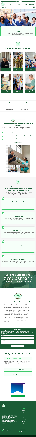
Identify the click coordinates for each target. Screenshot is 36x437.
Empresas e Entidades (23, 414)
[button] (34, 7)
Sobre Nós (23, 410)
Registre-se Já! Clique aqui (30, 91)
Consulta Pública (24, 419)
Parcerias (23, 421)
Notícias (23, 417)
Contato (23, 423)
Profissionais (23, 412)
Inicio (23, 408)
